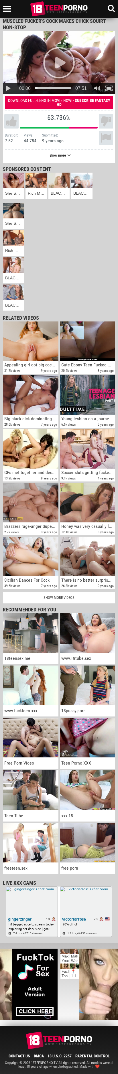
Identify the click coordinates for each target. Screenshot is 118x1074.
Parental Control (92, 1056)
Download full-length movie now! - (59, 102)
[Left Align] (8, 8)
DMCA (39, 1056)
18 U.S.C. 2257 (60, 1056)
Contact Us (19, 1056)
